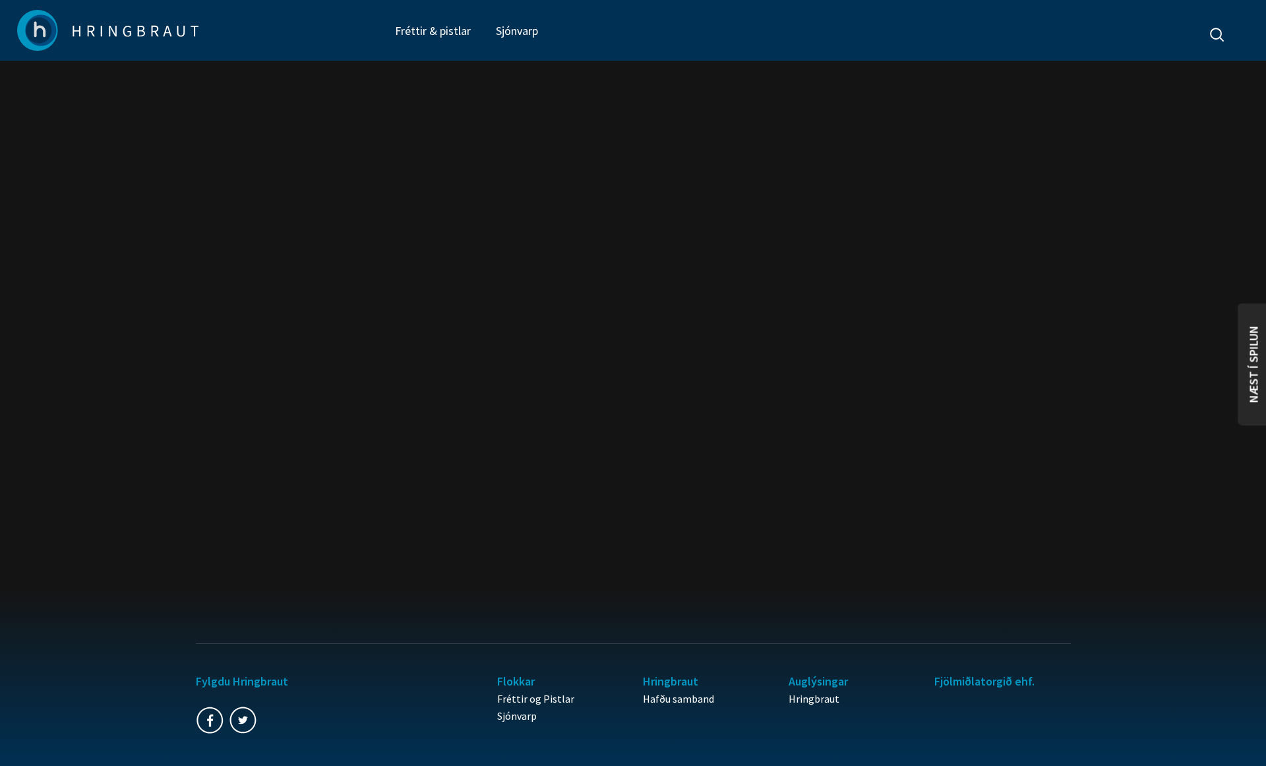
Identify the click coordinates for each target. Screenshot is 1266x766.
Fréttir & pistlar (433, 30)
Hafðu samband (678, 698)
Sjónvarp (517, 30)
